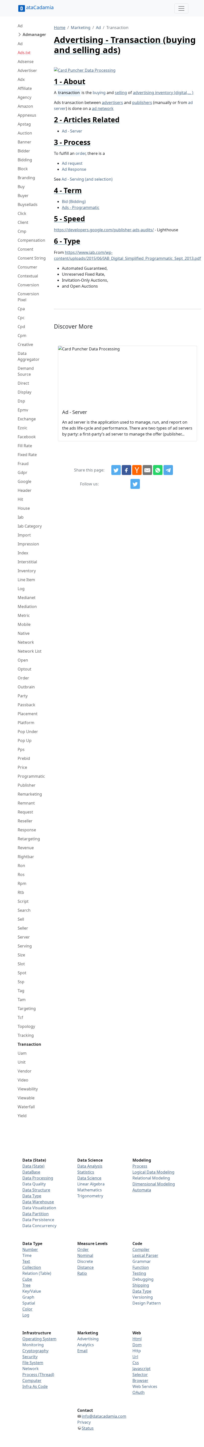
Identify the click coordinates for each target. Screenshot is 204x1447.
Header (25, 490)
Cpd (21, 326)
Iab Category (30, 526)
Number (30, 1249)
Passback (26, 704)
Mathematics (89, 1190)
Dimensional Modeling (153, 1184)
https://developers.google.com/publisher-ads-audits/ (104, 230)
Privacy (84, 1422)
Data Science (89, 1178)
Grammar (141, 1261)
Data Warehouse (38, 1202)
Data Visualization (39, 1208)
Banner (24, 142)
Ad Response (74, 169)
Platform (26, 722)
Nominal (85, 1255)
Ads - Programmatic (80, 207)
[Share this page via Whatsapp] (158, 470)
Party (23, 696)
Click (22, 213)
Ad (20, 26)
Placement (28, 713)
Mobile (24, 624)
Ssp (21, 981)
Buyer (23, 195)
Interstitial (27, 562)
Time (27, 1255)
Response (27, 830)
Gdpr (22, 472)
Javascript (141, 1368)
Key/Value (31, 1291)
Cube (27, 1279)
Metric (24, 615)
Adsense (26, 61)
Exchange (27, 419)
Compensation (31, 240)
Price (22, 767)
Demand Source (26, 371)
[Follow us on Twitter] (135, 484)
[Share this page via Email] (147, 470)
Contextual (28, 276)
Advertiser (27, 70)
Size (21, 955)
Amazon (25, 106)
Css (135, 1362)
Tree (26, 1285)
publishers (142, 102)
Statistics (85, 1172)
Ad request (72, 163)
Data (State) (33, 1166)
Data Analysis (89, 1166)
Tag (21, 990)
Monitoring (33, 1344)
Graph (28, 1297)
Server (24, 937)
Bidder (24, 151)
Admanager (34, 34)
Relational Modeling (151, 1178)
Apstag (24, 124)
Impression (28, 544)
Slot (21, 964)
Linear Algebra (91, 1184)
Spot (22, 973)
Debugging (143, 1279)
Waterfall (26, 1107)
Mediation (27, 606)
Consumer (27, 267)
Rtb (21, 892)
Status (88, 1428)
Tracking (26, 1035)
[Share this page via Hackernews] (137, 470)
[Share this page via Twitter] (116, 470)
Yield (22, 1115)
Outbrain (26, 687)
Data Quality (34, 1184)
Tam (22, 999)
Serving (25, 946)
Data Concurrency (39, 1225)
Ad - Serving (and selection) (87, 179)
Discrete (85, 1261)
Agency (24, 97)
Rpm (22, 883)
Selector (140, 1374)
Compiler (141, 1249)
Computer (31, 1380)
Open (23, 660)
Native (24, 633)
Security (30, 1356)
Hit (20, 499)
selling (121, 92)
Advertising (88, 1339)
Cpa (21, 308)
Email (82, 1350)
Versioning (142, 1297)
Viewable (26, 1098)
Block (23, 168)
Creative (25, 344)
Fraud (23, 463)
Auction (25, 133)
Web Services (144, 1386)
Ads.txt (24, 52)
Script (23, 901)
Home (59, 27)
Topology (26, 1026)
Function (140, 1267)
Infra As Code (35, 1386)
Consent (25, 249)
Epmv (23, 410)
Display (24, 392)
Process (139, 1166)
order (80, 153)
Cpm (22, 335)
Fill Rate (25, 445)
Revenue (26, 847)
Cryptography (35, 1350)
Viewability (28, 1089)
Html (137, 1339)
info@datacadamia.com (104, 1416)
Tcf (20, 1017)
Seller (23, 928)
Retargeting (29, 838)
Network (26, 642)
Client (23, 222)
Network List (29, 651)
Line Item (26, 579)
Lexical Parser (145, 1255)
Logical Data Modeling (153, 1172)
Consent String (32, 258)
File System (32, 1362)
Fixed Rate (27, 454)
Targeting (27, 1008)
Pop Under (28, 731)
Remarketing (30, 794)
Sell (21, 919)
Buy (21, 186)
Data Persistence (38, 1219)
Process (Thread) (38, 1374)
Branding (26, 177)
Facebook (27, 436)
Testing (139, 1273)
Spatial (28, 1303)
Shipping (140, 1285)
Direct (23, 383)
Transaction (29, 1044)
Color (27, 1309)
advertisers (112, 102)
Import (24, 535)
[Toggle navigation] (181, 8)
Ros (21, 874)
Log (21, 588)
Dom (137, 1344)
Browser (140, 1380)
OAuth (138, 1392)
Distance (85, 1267)
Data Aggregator (29, 356)
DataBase (31, 1172)
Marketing (80, 27)
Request (25, 812)
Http (136, 1350)
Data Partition (35, 1213)
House (24, 508)
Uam (22, 1053)
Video (23, 1080)
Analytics (85, 1344)
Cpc (21, 317)
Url (135, 1356)
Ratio (82, 1273)
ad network (103, 108)
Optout (24, 669)
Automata (141, 1190)
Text (26, 1261)
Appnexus (27, 115)
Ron (21, 865)
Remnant (26, 803)
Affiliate (25, 88)
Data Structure (36, 1190)
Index (23, 553)
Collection (31, 1267)
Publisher (27, 785)
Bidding (25, 160)
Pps (21, 749)
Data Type (31, 1196)
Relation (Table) (36, 1273)
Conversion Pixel (28, 297)
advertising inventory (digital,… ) (163, 92)
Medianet (27, 597)
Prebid (24, 758)
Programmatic (31, 776)
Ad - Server (72, 131)
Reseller (25, 821)
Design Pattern (146, 1303)
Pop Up (25, 740)
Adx (21, 79)
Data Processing (37, 1178)
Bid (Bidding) (74, 201)
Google (24, 481)
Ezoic (22, 428)
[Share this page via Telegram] (168, 470)
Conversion (28, 285)
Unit (22, 1062)
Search (24, 910)
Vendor (25, 1071)
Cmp (22, 231)
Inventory (27, 570)
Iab (21, 517)
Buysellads (28, 204)
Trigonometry (90, 1196)
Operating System (39, 1339)
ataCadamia (40, 7)
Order (23, 678)
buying (99, 92)
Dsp (21, 401)
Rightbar (26, 856)
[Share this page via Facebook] (126, 470)
